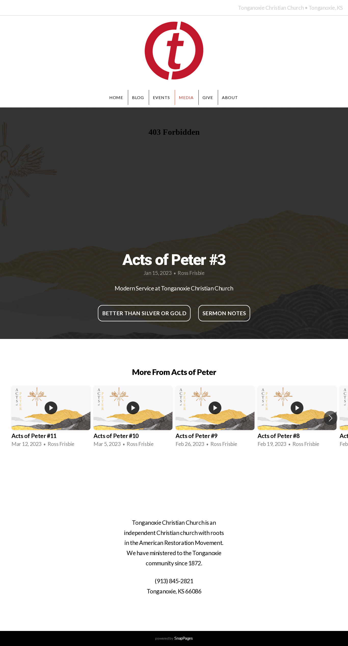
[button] (330, 418)
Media (186, 97)
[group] (50, 418)
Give (208, 97)
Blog (138, 97)
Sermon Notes (224, 313)
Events (161, 97)
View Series (174, 466)
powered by (174, 638)
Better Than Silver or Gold (144, 313)
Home (116, 97)
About (230, 97)
